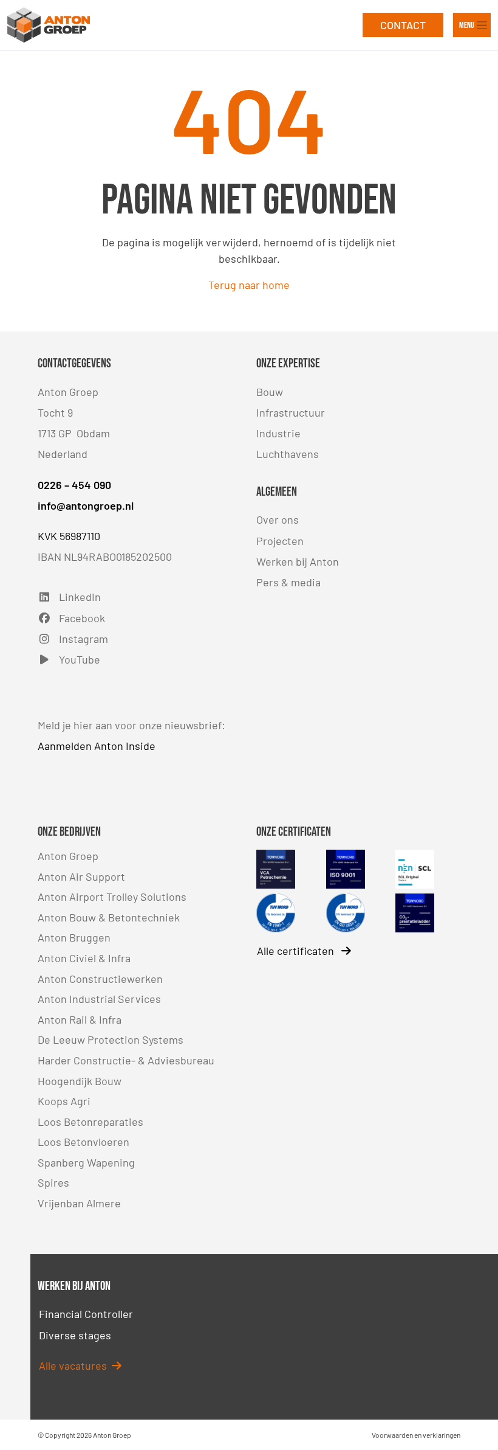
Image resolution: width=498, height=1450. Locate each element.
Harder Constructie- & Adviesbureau (126, 1060)
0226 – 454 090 (74, 484)
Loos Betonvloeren (83, 1141)
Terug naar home (249, 284)
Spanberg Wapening (86, 1162)
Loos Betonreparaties (90, 1121)
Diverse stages (75, 1335)
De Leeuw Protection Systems (110, 1039)
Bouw (269, 391)
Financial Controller (86, 1313)
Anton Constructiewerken (100, 978)
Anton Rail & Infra (79, 1019)
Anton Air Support (81, 876)
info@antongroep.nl (86, 505)
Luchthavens (287, 453)
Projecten (280, 540)
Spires (53, 1182)
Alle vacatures (75, 1365)
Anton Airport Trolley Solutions (112, 896)
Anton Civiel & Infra (84, 958)
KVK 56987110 (69, 536)
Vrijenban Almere (79, 1203)
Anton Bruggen (74, 937)
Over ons (277, 519)
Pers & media (288, 582)
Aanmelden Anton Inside (96, 745)
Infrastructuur (290, 412)
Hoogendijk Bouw (79, 1081)
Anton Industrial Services (99, 998)
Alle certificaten (296, 950)
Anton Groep (68, 855)
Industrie (278, 433)
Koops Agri (64, 1101)
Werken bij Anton (297, 561)
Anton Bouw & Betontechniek (109, 917)
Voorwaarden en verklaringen (416, 1435)
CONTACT (403, 25)
